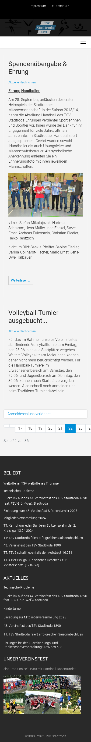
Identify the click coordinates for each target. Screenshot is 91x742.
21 (60, 428)
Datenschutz (60, 6)
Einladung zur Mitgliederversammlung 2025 (35, 617)
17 (20, 428)
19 (40, 428)
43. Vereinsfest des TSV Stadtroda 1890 (32, 626)
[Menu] (83, 43)
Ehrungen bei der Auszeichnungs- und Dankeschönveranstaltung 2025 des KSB (33, 645)
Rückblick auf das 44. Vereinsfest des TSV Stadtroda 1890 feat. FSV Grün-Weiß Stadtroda (45, 598)
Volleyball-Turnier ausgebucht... (33, 317)
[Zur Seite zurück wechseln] (12, 426)
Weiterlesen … (20, 280)
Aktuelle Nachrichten (22, 82)
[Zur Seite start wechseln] (7, 426)
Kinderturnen (13, 608)
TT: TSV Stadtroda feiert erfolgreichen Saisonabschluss (43, 634)
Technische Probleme (19, 587)
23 (80, 428)
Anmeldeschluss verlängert (29, 414)
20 (50, 428)
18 (30, 428)
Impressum (38, 6)
